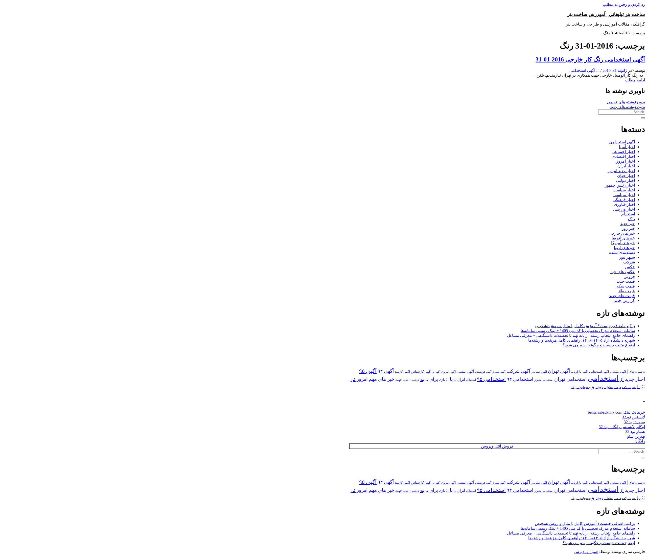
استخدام (628, 214)
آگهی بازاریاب (579, 371)
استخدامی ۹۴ (520, 379)
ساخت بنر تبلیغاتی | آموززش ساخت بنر (606, 14)
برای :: (432, 379)
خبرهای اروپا (624, 248)
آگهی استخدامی (582, 70)
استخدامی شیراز (543, 379)
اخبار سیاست (624, 190)
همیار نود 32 (635, 431)
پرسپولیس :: (583, 387)
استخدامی (603, 378)
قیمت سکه (625, 286)
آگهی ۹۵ (368, 371)
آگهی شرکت (518, 371)
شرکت (629, 262)
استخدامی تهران (570, 379)
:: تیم (641, 371)
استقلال (471, 380)
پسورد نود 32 (634, 422)
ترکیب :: (414, 379)
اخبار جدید (635, 379)
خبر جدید (627, 223)
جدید (406, 380)
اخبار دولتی (625, 180)
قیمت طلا (626, 291)
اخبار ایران (626, 166)
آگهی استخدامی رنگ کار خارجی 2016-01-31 (590, 59)
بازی (442, 380)
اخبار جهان (626, 175)
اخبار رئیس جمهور (620, 185)
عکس (630, 267)
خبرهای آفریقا (623, 238)
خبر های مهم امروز (375, 379)
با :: (449, 379)
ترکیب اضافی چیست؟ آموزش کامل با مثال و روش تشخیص (585, 326)
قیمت (617, 387)
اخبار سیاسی (624, 195)
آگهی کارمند (402, 371)
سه (634, 387)
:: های (633, 371)
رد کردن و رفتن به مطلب (624, 4)
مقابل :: (608, 387)
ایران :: (459, 379)
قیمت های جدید (622, 296)
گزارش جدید (624, 300)
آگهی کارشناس (421, 371)
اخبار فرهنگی (624, 199)
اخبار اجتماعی (623, 151)
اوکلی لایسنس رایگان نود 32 (622, 427)
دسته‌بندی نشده (622, 252)
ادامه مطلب (635, 80)
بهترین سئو (636, 436)
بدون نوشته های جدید (627, 107)
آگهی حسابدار (539, 371)
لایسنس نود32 (633, 417)
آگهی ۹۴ (386, 371)
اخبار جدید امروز (621, 171)
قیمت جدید (626, 281)
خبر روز (628, 228)
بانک (631, 219)
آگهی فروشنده (483, 371)
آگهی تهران (559, 371)
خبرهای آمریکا (623, 243)
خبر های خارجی (622, 233)
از (622, 379)
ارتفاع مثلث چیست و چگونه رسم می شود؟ (599, 345)
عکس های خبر (622, 272)
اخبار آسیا (627, 147)
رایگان (639, 441)
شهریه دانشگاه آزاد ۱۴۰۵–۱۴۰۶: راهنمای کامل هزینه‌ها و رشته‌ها (581, 340)
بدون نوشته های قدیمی (626, 102)
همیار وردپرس (586, 551)
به (422, 379)
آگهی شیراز (499, 371)
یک (573, 387)
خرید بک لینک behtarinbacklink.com (616, 412)
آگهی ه (436, 371)
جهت (398, 380)
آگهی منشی (465, 371)
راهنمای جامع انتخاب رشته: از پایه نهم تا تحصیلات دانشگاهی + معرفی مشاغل (571, 335)
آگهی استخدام (618, 371)
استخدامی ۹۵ (491, 379)
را (638, 386)
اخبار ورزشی (624, 209)
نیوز (599, 386)
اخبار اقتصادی (623, 156)
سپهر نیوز (627, 257)
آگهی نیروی (448, 371)
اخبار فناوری (624, 204)
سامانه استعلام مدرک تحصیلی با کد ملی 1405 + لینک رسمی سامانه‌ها (578, 330)
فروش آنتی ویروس (497, 446)
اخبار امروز (625, 161)
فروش (629, 276)
